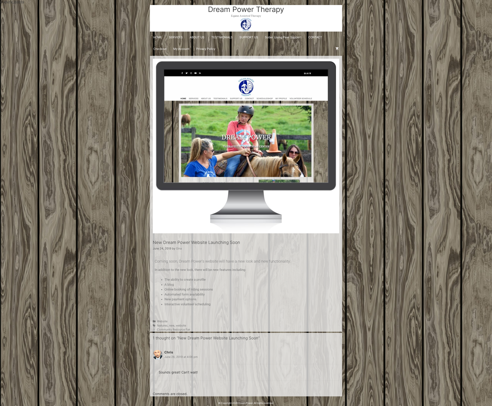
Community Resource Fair (173, 329)
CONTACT (315, 37)
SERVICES (176, 37)
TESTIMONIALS (222, 37)
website (181, 325)
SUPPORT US (248, 37)
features (162, 325)
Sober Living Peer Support (283, 37)
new (171, 325)
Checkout (159, 49)
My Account (181, 49)
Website (162, 321)
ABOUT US (197, 37)
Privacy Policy (205, 49)
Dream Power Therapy (246, 9)
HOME (157, 37)
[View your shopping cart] (337, 49)
